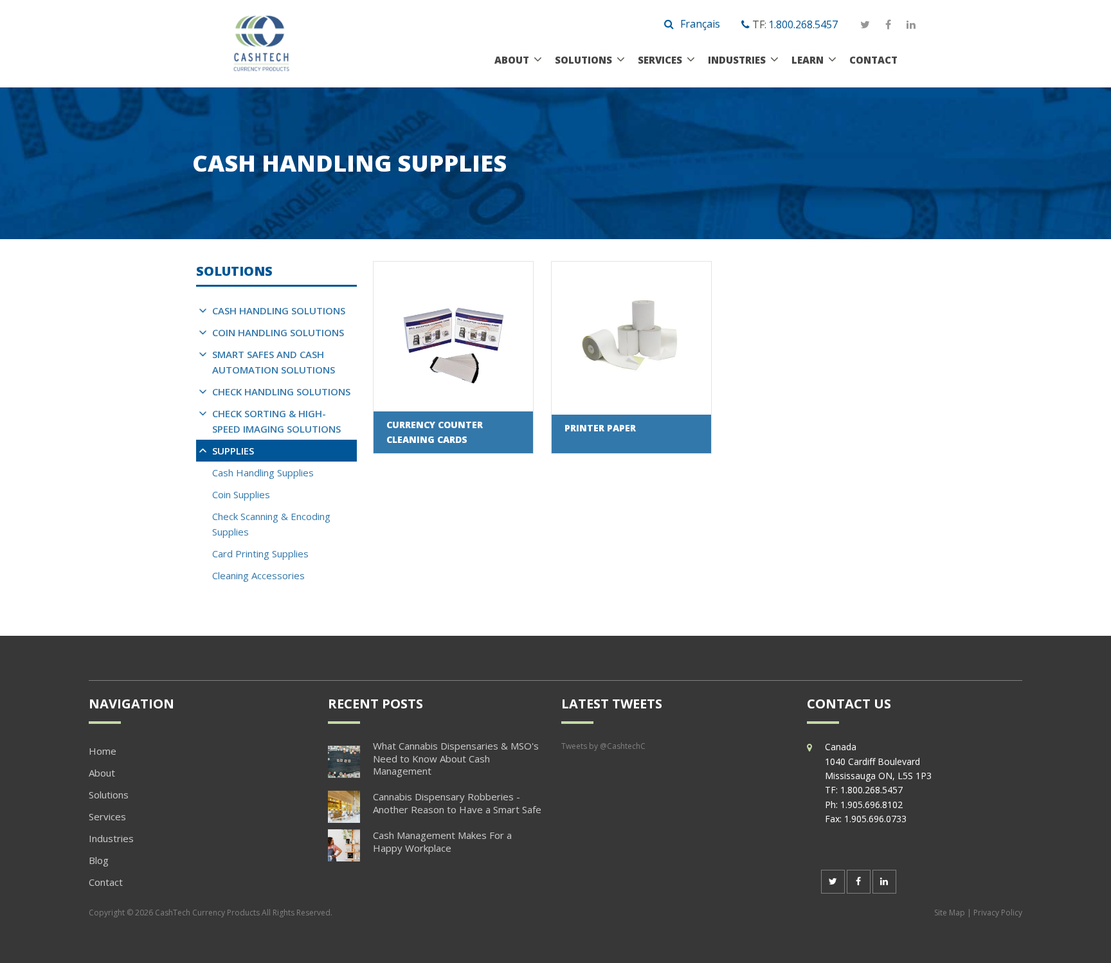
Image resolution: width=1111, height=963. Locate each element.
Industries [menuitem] (111, 838)
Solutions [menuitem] (109, 794)
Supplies (233, 450)
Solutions (583, 59)
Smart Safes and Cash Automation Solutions (273, 362)
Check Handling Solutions (281, 391)
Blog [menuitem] (99, 860)
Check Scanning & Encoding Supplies (271, 524)
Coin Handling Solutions (278, 332)
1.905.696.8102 (871, 804)
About (511, 59)
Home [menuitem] (102, 750)
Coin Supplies (241, 494)
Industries (737, 59)
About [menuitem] (102, 772)
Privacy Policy (997, 912)
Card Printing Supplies (260, 553)
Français (700, 24)
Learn (807, 59)
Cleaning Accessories (258, 575)
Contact (873, 59)
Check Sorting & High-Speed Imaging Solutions (276, 421)
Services (660, 59)
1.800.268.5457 (803, 24)
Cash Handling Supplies (263, 472)
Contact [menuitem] (106, 882)
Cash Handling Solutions (278, 310)
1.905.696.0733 (875, 819)
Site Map (949, 912)
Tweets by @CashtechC (603, 746)
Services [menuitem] (107, 816)
